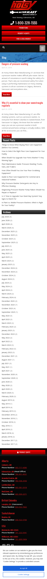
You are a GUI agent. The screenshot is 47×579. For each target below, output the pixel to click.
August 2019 (7, 400)
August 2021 (7, 360)
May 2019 (6, 404)
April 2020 (6, 389)
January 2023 (7, 330)
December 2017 (8, 440)
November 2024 (8, 272)
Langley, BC (7, 504)
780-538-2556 (21, 481)
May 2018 (6, 426)
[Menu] (42, 48)
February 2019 (7, 411)
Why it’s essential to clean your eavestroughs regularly (22, 104)
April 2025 (6, 257)
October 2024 (7, 275)
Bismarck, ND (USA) (10, 530)
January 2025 (7, 264)
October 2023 (7, 308)
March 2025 (6, 261)
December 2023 (8, 301)
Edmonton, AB (8, 471)
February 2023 (7, 327)
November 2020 (8, 374)
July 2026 (5, 217)
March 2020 (6, 393)
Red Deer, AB (7, 491)
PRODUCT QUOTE (24, 452)
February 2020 (7, 396)
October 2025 (7, 239)
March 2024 (6, 294)
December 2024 (8, 268)
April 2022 (6, 341)
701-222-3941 (21, 532)
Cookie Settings (23, 574)
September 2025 (8, 242)
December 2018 (8, 415)
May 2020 (6, 385)
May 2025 (6, 253)
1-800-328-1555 (25, 22)
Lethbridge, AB (8, 485)
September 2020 (8, 378)
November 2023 (8, 305)
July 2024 (5, 283)
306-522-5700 (21, 520)
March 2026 (6, 228)
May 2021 (6, 367)
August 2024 (7, 279)
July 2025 (5, 246)
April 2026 (6, 224)
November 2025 (8, 235)
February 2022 (7, 349)
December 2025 (8, 231)
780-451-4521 (21, 474)
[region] (23, 562)
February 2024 (7, 297)
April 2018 (6, 429)
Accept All (23, 568)
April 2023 (6, 319)
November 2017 (8, 444)
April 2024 (6, 290)
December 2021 (8, 356)
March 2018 (6, 433)
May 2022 (6, 338)
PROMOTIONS (23, 27)
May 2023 (6, 316)
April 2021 (6, 371)
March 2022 (6, 345)
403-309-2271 (21, 494)
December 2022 (8, 334)
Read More (7, 94)
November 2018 (8, 418)
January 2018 (7, 437)
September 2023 (8, 312)
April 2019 (6, 407)
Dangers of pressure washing (15, 64)
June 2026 (6, 220)
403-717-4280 (21, 467)
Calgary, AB (7, 465)
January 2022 (7, 352)
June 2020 (6, 382)
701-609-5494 (21, 539)
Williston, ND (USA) (10, 536)
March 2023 (6, 323)
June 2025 (6, 250)
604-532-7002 (21, 507)
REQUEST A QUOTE (23, 33)
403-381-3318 (21, 487)
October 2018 (7, 422)
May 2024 (6, 286)
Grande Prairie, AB (9, 478)
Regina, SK (6, 517)
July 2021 (5, 363)
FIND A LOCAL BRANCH (23, 38)
